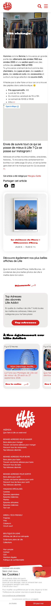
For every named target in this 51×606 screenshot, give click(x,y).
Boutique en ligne (11, 533)
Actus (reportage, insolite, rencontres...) (21, 366)
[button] (40, 6)
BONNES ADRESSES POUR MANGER (17, 439)
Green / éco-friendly (13, 515)
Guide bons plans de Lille (13, 539)
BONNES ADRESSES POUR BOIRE (16, 457)
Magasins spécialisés (12, 489)
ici (14, 102)
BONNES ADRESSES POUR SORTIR (17, 474)
